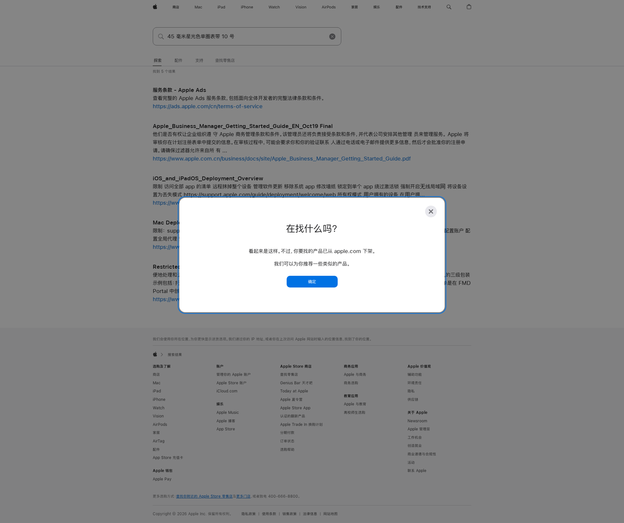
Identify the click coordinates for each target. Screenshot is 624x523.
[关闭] (431, 211)
